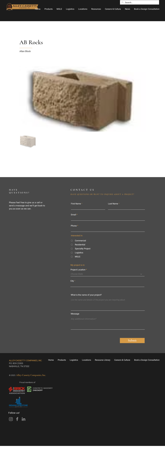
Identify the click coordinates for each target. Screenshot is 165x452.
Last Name (113, 204)
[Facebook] (17, 419)
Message (75, 314)
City (72, 281)
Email (73, 215)
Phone (74, 226)
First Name (76, 204)
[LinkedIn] (23, 419)
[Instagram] (10, 419)
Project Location (78, 270)
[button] (48, 9)
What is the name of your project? (86, 295)
